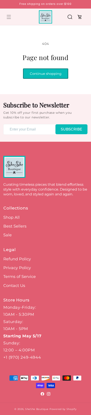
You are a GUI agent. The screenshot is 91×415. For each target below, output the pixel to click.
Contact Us (14, 285)
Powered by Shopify (63, 409)
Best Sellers (15, 226)
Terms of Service (19, 276)
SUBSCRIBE (71, 129)
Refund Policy (17, 259)
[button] (9, 17)
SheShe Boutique (37, 409)
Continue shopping (45, 74)
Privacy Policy (17, 267)
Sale (7, 235)
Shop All (11, 217)
